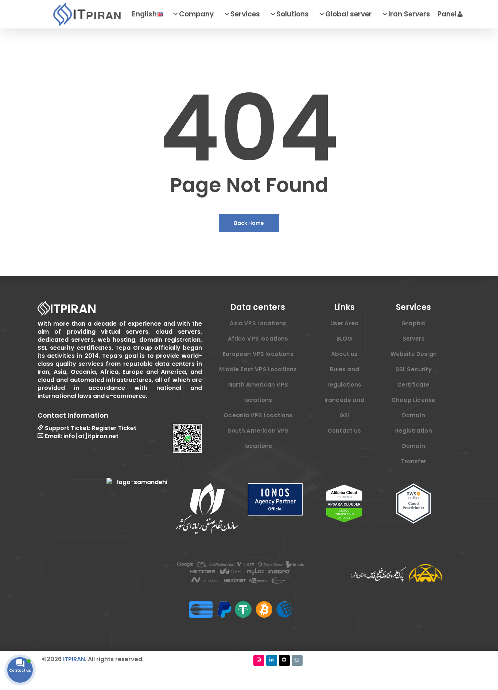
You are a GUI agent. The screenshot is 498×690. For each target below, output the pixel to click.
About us (344, 354)
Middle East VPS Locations (258, 369)
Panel (446, 14)
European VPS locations (258, 354)
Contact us (344, 430)
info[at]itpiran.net (90, 436)
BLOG (344, 338)
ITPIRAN (74, 659)
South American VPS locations (257, 438)
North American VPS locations (258, 392)
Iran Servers (409, 14)
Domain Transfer (413, 453)
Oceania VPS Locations (257, 415)
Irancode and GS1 (344, 407)
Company (196, 14)
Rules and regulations (344, 377)
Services (245, 14)
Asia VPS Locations (258, 323)
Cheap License (413, 400)
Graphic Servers (413, 331)
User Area (344, 323)
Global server (348, 14)
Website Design (413, 354)
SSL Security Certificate (414, 377)
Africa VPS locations (258, 338)
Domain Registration (413, 423)
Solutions (292, 14)
